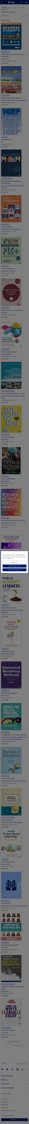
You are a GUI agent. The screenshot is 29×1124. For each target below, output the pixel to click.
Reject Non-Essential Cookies (14, 569)
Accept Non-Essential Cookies (14, 566)
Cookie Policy (9, 558)
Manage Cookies (14, 562)
